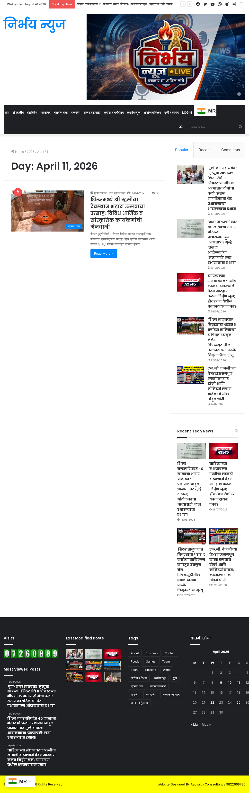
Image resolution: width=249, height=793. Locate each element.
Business (152, 653)
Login (187, 112)
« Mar (194, 724)
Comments (230, 149)
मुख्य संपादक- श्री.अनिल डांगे (109, 193)
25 (238, 702)
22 (212, 702)
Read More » (103, 253)
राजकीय (75, 112)
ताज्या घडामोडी (92, 112)
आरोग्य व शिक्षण (152, 112)
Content (170, 653)
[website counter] (31, 657)
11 (238, 682)
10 (229, 682)
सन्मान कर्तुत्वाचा (139, 703)
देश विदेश (32, 112)
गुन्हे (175, 678)
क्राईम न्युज (133, 112)
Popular (181, 149)
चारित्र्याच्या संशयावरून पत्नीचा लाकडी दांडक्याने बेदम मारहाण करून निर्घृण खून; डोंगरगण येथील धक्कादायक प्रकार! (223, 291)
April (40, 152)
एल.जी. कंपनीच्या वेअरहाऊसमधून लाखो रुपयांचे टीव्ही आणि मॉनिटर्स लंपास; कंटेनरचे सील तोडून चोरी (222, 383)
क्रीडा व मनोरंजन (114, 112)
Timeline (150, 670)
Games (150, 661)
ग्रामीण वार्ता (61, 112)
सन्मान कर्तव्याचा (171, 694)
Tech (134, 670)
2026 (31, 152)
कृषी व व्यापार (171, 112)
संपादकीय (18, 112)
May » (206, 724)
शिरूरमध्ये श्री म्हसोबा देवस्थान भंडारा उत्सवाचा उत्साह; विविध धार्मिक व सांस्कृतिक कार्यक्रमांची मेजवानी (117, 213)
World (166, 670)
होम (7, 112)
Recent (205, 149)
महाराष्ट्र (46, 112)
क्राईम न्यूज (160, 678)
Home (19, 152)
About (135, 653)
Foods (135, 661)
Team (166, 661)
